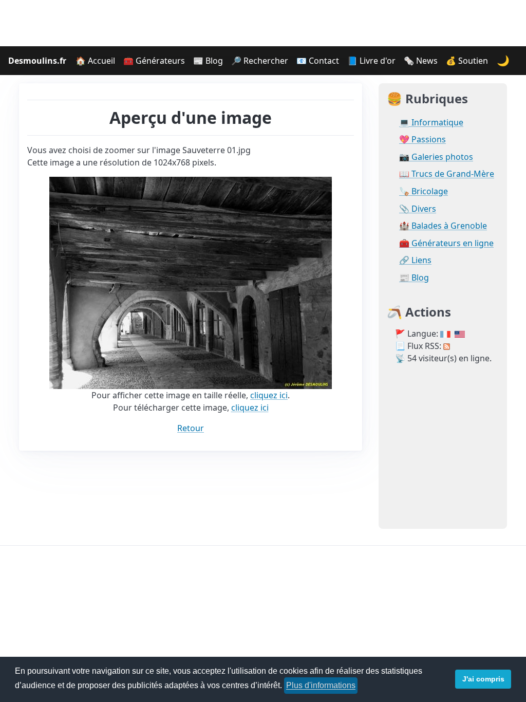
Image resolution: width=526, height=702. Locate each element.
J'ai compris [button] (483, 679)
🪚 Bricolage (423, 191)
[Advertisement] (263, 23)
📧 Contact (317, 60)
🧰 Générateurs (154, 60)
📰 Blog (208, 60)
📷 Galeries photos (436, 157)
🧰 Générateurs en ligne (446, 243)
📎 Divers (417, 209)
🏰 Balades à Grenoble (443, 226)
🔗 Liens (415, 260)
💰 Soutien (467, 60)
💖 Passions (422, 139)
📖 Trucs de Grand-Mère (446, 174)
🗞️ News (421, 60)
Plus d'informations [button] (320, 685)
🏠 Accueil (95, 60)
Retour (190, 428)
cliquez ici (269, 395)
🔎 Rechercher (259, 60)
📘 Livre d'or (371, 60)
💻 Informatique (431, 122)
